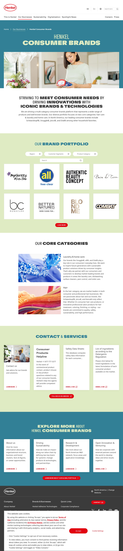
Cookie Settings (97, 531)
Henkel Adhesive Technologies (44, 506)
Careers (109, 17)
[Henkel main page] (10, 8)
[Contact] (87, 9)
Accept (78, 531)
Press (116, 17)
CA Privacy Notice (34, 522)
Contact (97, 502)
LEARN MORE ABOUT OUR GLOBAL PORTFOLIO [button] (60, 478)
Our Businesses (25, 17)
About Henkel (9, 506)
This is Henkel (10, 17)
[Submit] (117, 9)
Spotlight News (69, 17)
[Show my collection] (94, 9)
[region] (61, 531)
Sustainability (40, 17)
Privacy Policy (53, 520)
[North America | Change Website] (100, 9)
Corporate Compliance (70, 506)
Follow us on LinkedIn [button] (60, 396)
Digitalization (54, 17)
